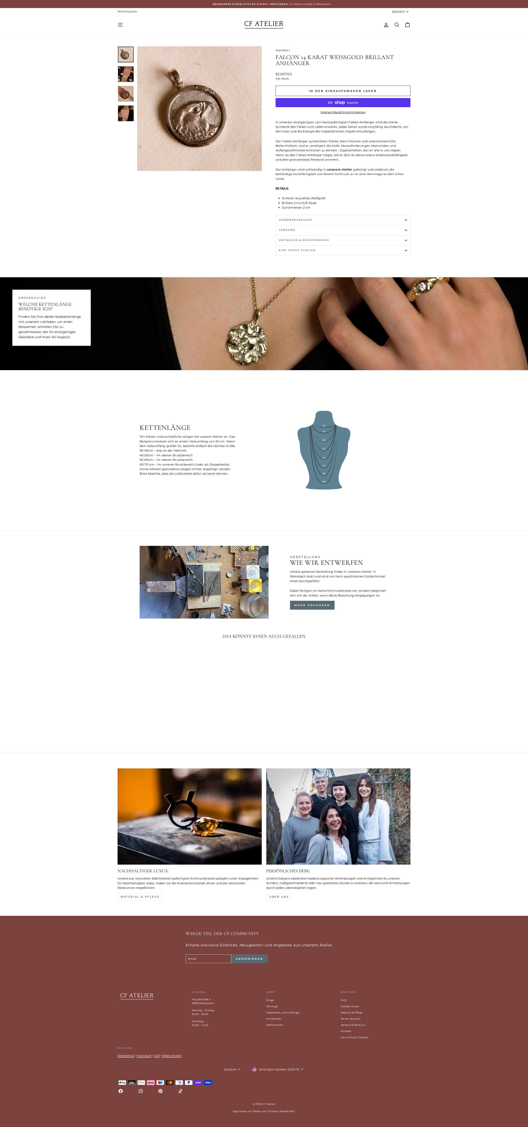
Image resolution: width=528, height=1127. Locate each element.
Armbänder (273, 1018)
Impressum (144, 1055)
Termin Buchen (351, 1018)
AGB (157, 1055)
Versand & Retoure (353, 1024)
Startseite (282, 50)
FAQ (343, 1000)
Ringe (270, 1000)
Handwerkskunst (295, 219)
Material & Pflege (140, 896)
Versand (287, 230)
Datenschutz (126, 1055)
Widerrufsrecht (172, 1055)
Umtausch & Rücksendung (304, 240)
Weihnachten (275, 1024)
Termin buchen (127, 11)
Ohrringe (272, 1006)
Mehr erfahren (312, 605)
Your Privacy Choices (354, 1037)
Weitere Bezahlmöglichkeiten (343, 112)
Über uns (279, 896)
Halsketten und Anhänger (283, 1012)
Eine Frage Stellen (297, 250)
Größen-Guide (350, 1006)
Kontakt (346, 1031)
